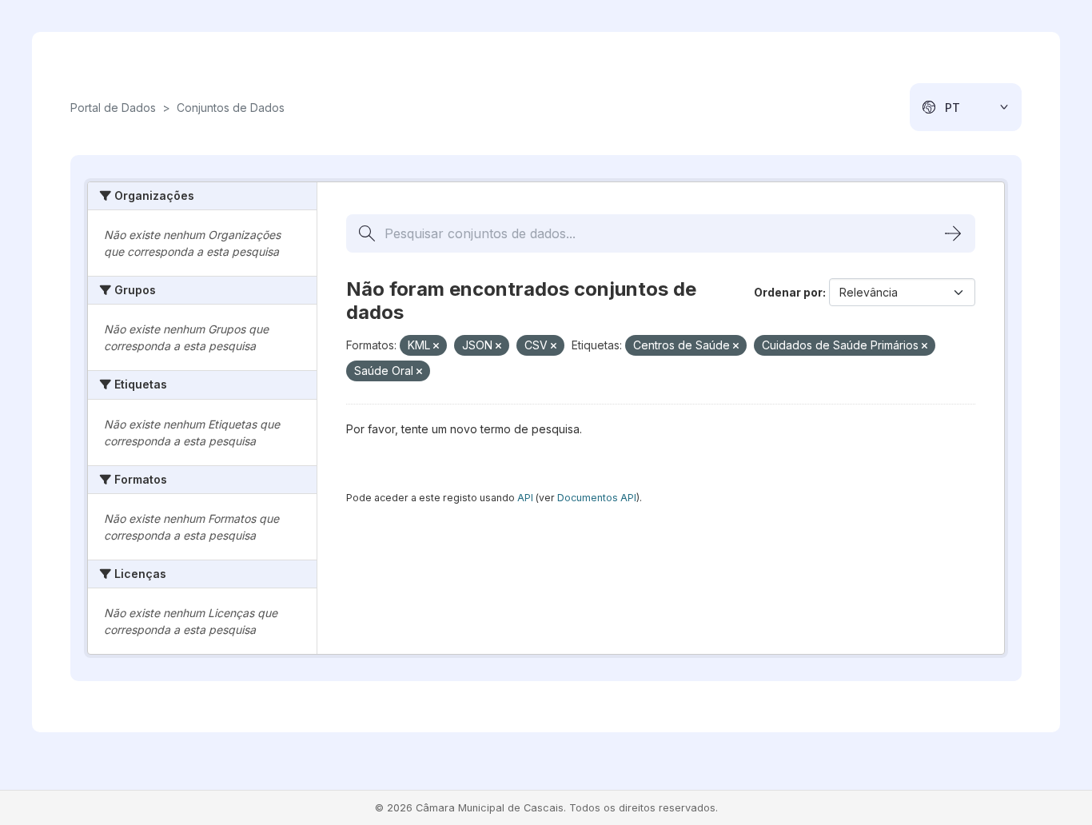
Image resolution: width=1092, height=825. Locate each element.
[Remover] (436, 346)
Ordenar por (788, 292)
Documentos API (596, 498)
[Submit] (953, 233)
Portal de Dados (113, 107)
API (525, 498)
